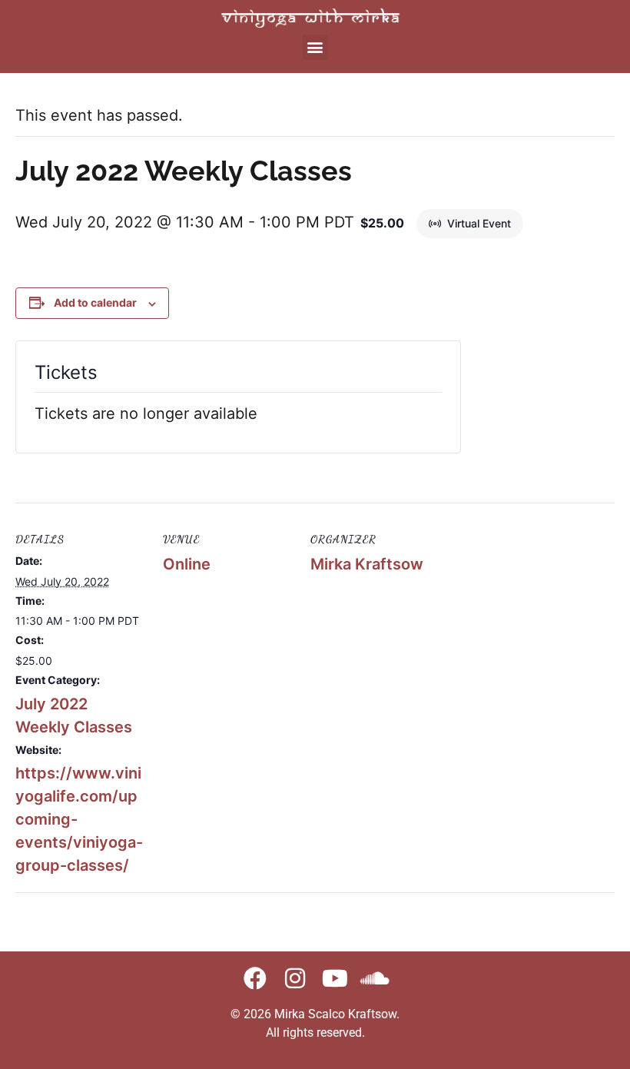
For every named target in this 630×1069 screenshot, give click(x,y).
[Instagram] (295, 978)
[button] (315, 47)
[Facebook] (255, 978)
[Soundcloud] (374, 978)
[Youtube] (334, 978)
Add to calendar (95, 302)
